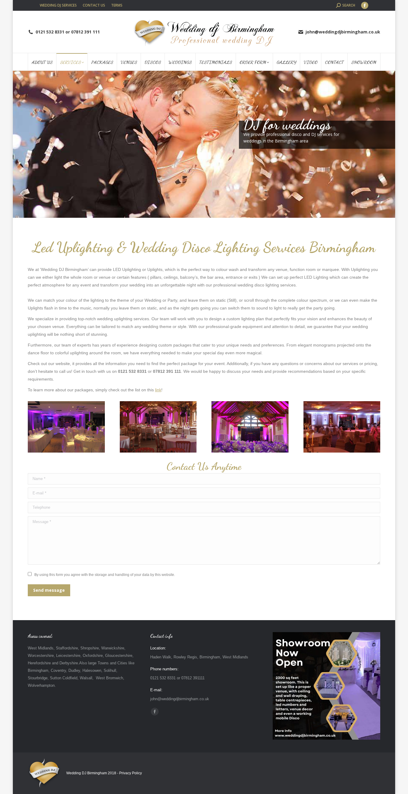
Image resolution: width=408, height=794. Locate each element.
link (158, 389)
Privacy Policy (130, 773)
